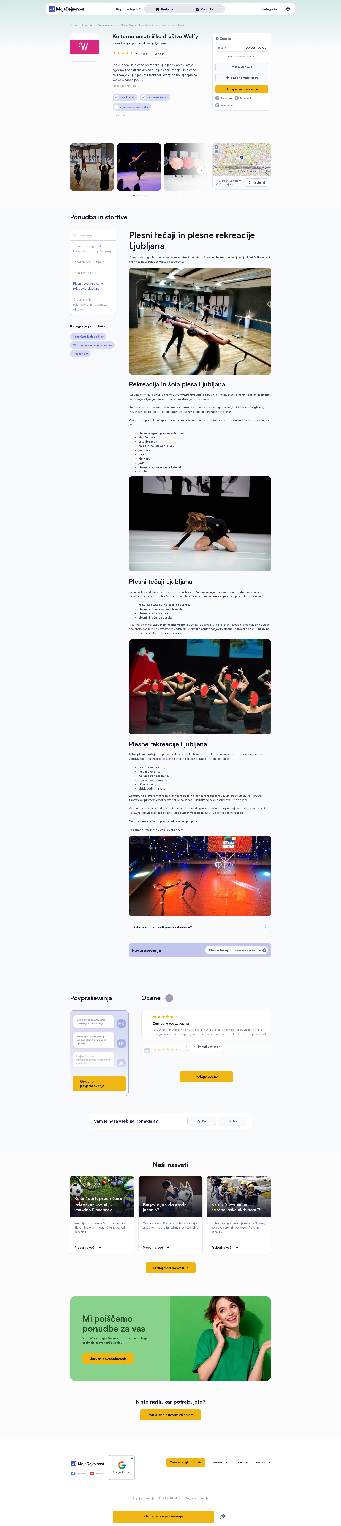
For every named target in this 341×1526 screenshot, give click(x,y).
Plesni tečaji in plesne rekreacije (235, 950)
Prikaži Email (243, 67)
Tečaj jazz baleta (84, 273)
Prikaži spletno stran (243, 77)
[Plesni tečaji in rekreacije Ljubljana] (92, 167)
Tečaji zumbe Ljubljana (88, 262)
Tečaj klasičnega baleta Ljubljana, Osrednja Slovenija (92, 248)
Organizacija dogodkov (88, 336)
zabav (132, 812)
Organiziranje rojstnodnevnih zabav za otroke (90, 304)
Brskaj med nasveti (169, 1268)
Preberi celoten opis (125, 85)
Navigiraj (259, 182)
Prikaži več (119, 114)
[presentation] (80, 170)
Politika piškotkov (170, 1498)
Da (203, 1121)
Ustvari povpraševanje (108, 1358)
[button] (133, 196)
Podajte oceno (206, 1077)
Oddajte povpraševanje (242, 89)
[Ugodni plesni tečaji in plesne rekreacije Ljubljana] (186, 167)
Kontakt (260, 1462)
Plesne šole (80, 353)
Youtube (99, 1473)
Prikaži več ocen (209, 1046)
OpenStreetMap (249, 171)
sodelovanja (166, 758)
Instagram (226, 105)
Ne (234, 1121)
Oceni (161, 53)
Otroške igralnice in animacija (92, 345)
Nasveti (217, 1462)
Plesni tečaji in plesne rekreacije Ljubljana (88, 285)
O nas (238, 1462)
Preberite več (84, 1247)
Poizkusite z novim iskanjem (170, 1415)
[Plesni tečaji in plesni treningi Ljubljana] (139, 167)
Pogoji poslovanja (143, 1498)
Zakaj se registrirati (184, 1462)
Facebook (226, 98)
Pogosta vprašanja (197, 1498)
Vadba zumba (82, 235)
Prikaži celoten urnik (240, 56)
